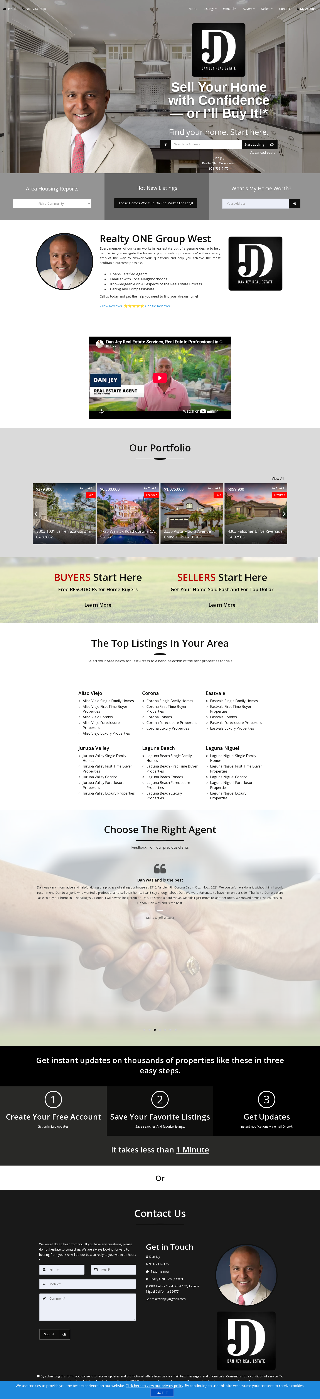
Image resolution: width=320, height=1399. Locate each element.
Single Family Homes (108, 700)
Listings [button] (209, 9)
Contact (284, 9)
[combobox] (52, 203)
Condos (98, 717)
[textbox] (52, 204)
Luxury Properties (106, 733)
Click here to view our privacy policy (154, 1385)
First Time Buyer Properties (105, 709)
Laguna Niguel (222, 748)
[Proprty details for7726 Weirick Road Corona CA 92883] (64, 513)
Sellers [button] (265, 9)
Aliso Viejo (90, 693)
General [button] (228, 9)
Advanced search (264, 152)
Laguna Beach (158, 748)
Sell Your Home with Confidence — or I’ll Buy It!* (218, 100)
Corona (150, 693)
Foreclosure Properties (101, 725)
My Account (308, 9)
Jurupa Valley (93, 748)
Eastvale (215, 693)
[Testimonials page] (160, 886)
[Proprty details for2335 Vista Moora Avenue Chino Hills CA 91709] (128, 513)
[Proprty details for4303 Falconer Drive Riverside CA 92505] (192, 513)
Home (193, 9)
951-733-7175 (219, 168)
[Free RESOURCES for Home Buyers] (98, 590)
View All (278, 478)
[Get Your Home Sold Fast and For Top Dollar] (222, 590)
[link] (294, 203)
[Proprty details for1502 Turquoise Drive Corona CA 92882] (255, 513)
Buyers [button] (248, 9)
